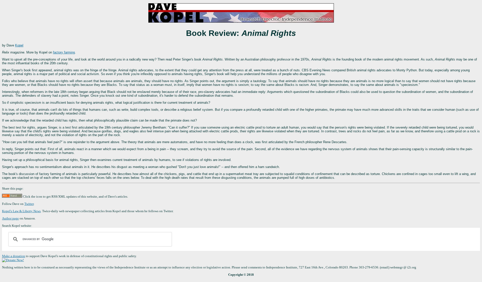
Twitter (29, 204)
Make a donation (13, 256)
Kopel (19, 45)
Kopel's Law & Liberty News (21, 211)
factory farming (64, 52)
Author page (10, 218)
